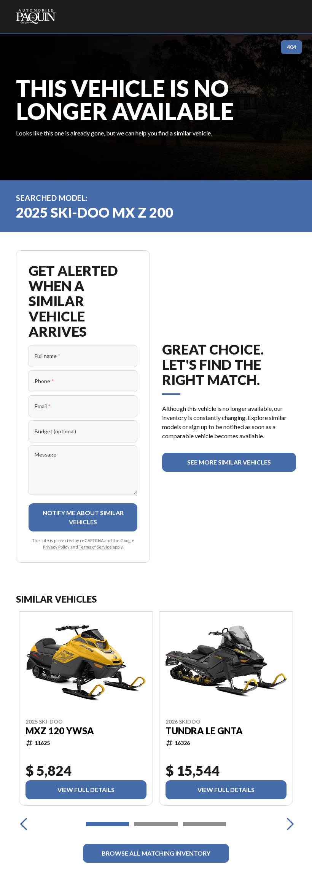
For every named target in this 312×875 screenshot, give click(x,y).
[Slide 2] (155, 824)
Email (43, 406)
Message (45, 454)
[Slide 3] (204, 824)
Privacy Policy (56, 546)
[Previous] (23, 824)
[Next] (288, 824)
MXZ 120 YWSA (59, 730)
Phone (44, 381)
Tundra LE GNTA (204, 730)
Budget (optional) (55, 431)
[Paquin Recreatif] (36, 16)
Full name (47, 356)
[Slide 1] (107, 824)
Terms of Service (95, 546)
